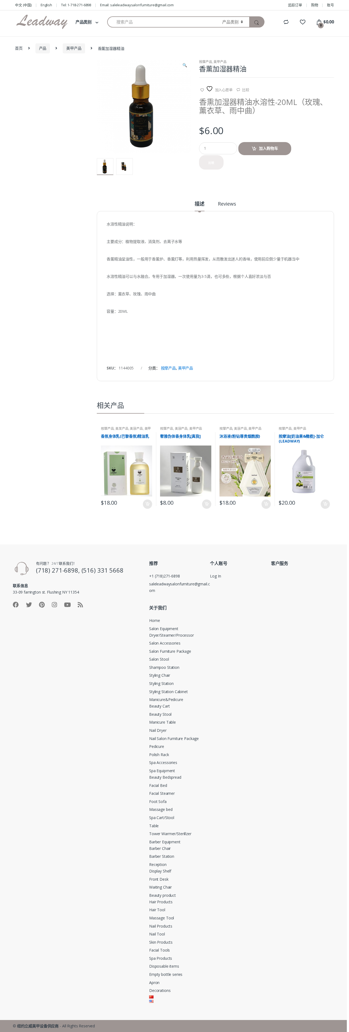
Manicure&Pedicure (166, 699)
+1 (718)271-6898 (164, 576)
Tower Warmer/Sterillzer (170, 833)
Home (154, 620)
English (46, 4)
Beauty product (162, 895)
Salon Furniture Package (170, 651)
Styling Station (161, 683)
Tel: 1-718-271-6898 (76, 4)
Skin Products (161, 942)
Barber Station (161, 856)
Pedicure (156, 746)
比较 (245, 89)
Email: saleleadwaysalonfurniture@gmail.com (137, 4)
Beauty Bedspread (165, 777)
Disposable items (164, 966)
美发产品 (121, 428)
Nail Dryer (158, 730)
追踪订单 (295, 4)
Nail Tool (157, 934)
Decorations (159, 990)
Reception (158, 864)
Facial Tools (159, 950)
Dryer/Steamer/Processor (171, 635)
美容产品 (136, 428)
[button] (184, 66)
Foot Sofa (158, 801)
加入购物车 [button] (147, 504)
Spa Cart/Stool (161, 817)
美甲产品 (73, 48)
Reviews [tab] (227, 204)
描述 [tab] (199, 204)
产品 (43, 48)
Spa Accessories (163, 762)
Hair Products (161, 901)
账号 (330, 4)
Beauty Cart (159, 706)
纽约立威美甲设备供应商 (38, 1025)
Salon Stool (159, 659)
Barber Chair (160, 848)
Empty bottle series (165, 974)
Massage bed (160, 809)
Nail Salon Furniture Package (174, 738)
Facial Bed (158, 785)
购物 (314, 4)
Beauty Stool (160, 714)
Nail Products (160, 926)
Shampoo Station (164, 667)
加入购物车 (268, 148)
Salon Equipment (163, 628)
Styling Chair (159, 675)
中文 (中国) (23, 4)
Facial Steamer (162, 793)
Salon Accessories (164, 643)
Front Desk (159, 879)
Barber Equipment (164, 841)
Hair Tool (157, 909)
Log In (215, 576)
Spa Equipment (162, 770)
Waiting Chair (160, 887)
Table (154, 825)
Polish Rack (159, 754)
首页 (19, 48)
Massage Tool (161, 917)
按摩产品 (205, 61)
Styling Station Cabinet (168, 691)
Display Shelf (160, 871)
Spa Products (160, 958)
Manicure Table (162, 722)
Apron (154, 982)
